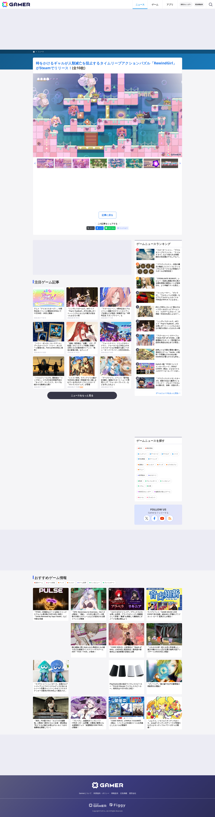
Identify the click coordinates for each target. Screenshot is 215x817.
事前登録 (150, 448)
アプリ (170, 4)
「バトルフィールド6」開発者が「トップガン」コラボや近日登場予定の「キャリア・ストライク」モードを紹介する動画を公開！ (48, 381)
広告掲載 (123, 793)
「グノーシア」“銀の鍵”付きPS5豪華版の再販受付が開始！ (163, 685)
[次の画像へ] (107, 115)
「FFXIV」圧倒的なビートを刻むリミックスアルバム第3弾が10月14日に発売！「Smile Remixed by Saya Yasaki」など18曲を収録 (50, 615)
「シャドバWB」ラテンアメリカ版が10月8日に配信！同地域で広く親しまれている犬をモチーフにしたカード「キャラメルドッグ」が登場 (82, 381)
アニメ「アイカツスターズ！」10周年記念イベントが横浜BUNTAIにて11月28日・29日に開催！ (48, 310)
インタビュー (165, 481)
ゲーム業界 (82, 583)
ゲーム (155, 4)
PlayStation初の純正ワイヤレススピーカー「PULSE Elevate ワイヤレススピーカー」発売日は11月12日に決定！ (126, 686)
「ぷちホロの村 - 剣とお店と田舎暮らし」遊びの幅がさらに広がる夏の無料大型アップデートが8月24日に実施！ (164, 649)
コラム (141, 486)
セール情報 (51, 583)
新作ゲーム (39, 583)
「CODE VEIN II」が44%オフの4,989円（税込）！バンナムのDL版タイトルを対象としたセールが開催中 (126, 722)
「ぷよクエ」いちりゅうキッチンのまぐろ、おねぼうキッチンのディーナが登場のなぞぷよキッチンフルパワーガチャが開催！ (164, 724)
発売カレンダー (186, 4)
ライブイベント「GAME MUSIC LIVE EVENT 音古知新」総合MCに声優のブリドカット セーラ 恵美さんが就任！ (164, 614)
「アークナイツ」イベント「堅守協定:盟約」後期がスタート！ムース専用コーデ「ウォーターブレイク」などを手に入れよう (115, 381)
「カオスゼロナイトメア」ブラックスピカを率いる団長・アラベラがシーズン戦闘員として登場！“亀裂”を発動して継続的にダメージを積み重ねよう (126, 615)
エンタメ (151, 465)
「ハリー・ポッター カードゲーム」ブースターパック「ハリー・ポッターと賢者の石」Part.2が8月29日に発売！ (48, 346)
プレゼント (152, 497)
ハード (175, 454)
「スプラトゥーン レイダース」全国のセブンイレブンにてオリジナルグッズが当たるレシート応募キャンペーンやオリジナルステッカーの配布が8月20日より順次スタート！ (51, 688)
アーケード (155, 454)
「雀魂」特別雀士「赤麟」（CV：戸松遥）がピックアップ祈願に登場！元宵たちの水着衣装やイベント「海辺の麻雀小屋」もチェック (81, 346)
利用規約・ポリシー (101, 793)
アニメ (141, 470)
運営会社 (132, 793)
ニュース (140, 4)
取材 (140, 481)
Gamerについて (85, 793)
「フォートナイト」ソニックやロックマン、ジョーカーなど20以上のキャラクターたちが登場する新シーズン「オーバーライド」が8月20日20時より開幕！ (115, 347)
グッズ (161, 465)
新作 (140, 448)
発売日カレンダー (145, 492)
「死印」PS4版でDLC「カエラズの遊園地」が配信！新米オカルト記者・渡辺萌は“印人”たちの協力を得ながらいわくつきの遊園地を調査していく (50, 724)
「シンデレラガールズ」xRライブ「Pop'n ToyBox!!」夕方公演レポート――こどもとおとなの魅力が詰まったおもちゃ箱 (81, 312)
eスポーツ (153, 475)
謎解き (141, 465)
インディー (143, 454)
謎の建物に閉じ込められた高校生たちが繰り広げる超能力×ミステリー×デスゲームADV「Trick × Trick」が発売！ (88, 649)
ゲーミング (153, 459)
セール (141, 497)
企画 (149, 486)
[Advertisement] (107, 29)
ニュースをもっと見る (82, 395)
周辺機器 (142, 459)
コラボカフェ (171, 465)
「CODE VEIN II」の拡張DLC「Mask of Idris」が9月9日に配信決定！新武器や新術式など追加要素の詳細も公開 (126, 649)
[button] (35, 163)
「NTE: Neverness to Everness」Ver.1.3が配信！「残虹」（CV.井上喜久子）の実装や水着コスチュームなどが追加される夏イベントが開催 (88, 615)
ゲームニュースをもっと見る (167, 393)
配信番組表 (199, 4)
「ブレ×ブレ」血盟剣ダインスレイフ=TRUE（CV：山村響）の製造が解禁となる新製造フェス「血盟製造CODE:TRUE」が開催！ (88, 724)
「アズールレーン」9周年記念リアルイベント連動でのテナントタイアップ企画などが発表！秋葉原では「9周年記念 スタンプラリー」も (115, 312)
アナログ (166, 454)
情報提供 (114, 793)
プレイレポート (152, 481)
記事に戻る (107, 214)
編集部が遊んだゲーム (163, 492)
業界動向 (142, 475)
